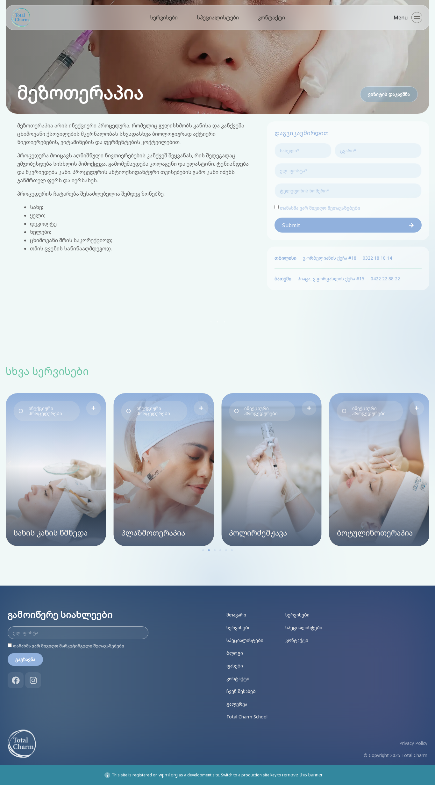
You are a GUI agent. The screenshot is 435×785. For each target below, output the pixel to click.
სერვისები (164, 17)
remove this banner (302, 775)
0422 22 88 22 (385, 279)
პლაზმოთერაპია (153, 532)
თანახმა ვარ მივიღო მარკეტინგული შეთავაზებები (68, 646)
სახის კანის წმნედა (50, 532)
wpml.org (168, 775)
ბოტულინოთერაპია (375, 532)
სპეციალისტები (218, 17)
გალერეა (236, 704)
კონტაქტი (271, 17)
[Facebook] (16, 680)
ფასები (234, 666)
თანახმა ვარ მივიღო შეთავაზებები (320, 208)
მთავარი (236, 615)
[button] (46, 411)
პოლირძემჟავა (258, 532)
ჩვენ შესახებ (241, 691)
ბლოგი (234, 653)
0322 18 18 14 (377, 258)
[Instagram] (33, 680)
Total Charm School (246, 717)
